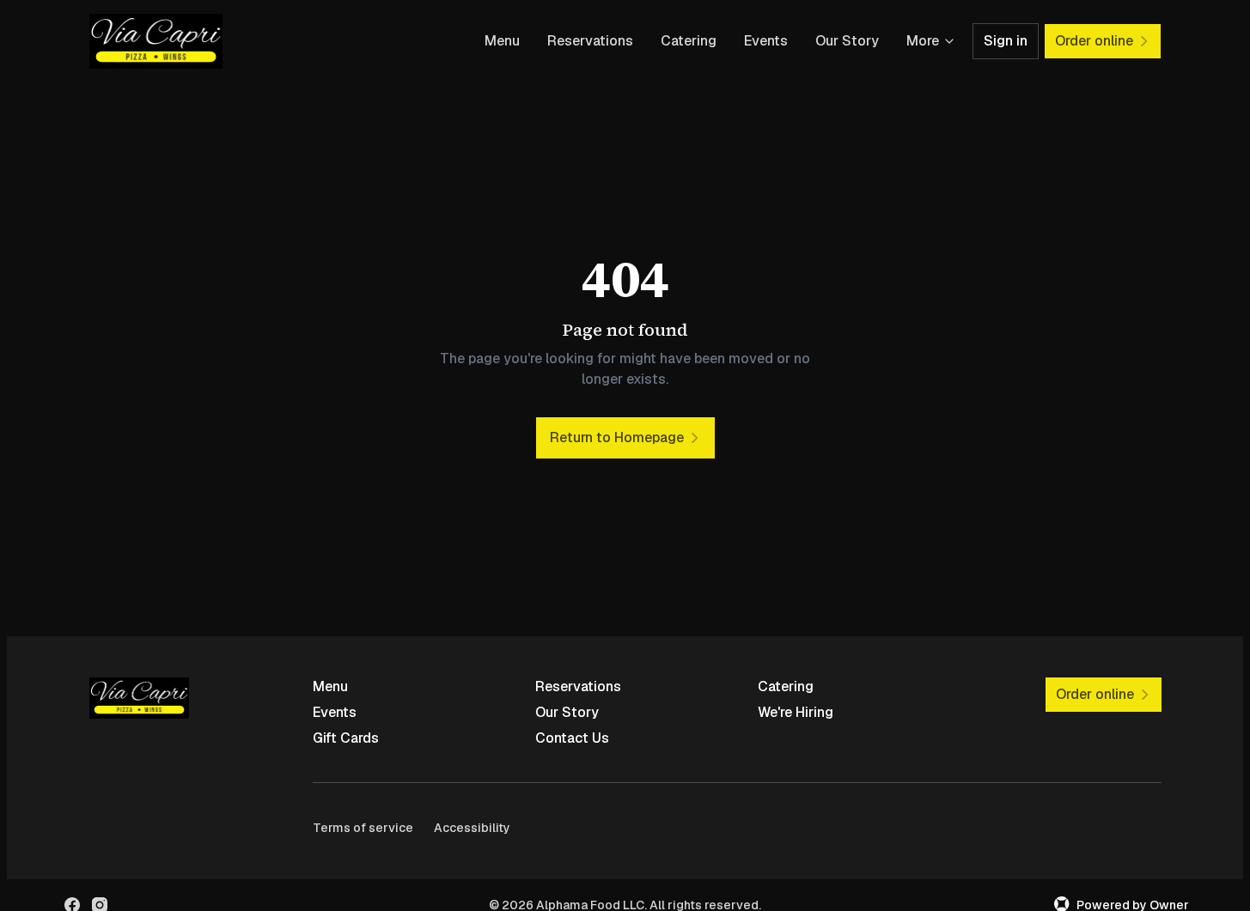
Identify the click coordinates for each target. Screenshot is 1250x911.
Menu (502, 41)
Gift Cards (346, 738)
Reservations (590, 41)
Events (766, 41)
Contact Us (572, 738)
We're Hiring (795, 712)
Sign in (1005, 41)
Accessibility (472, 827)
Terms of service (363, 827)
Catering (688, 41)
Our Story (847, 41)
